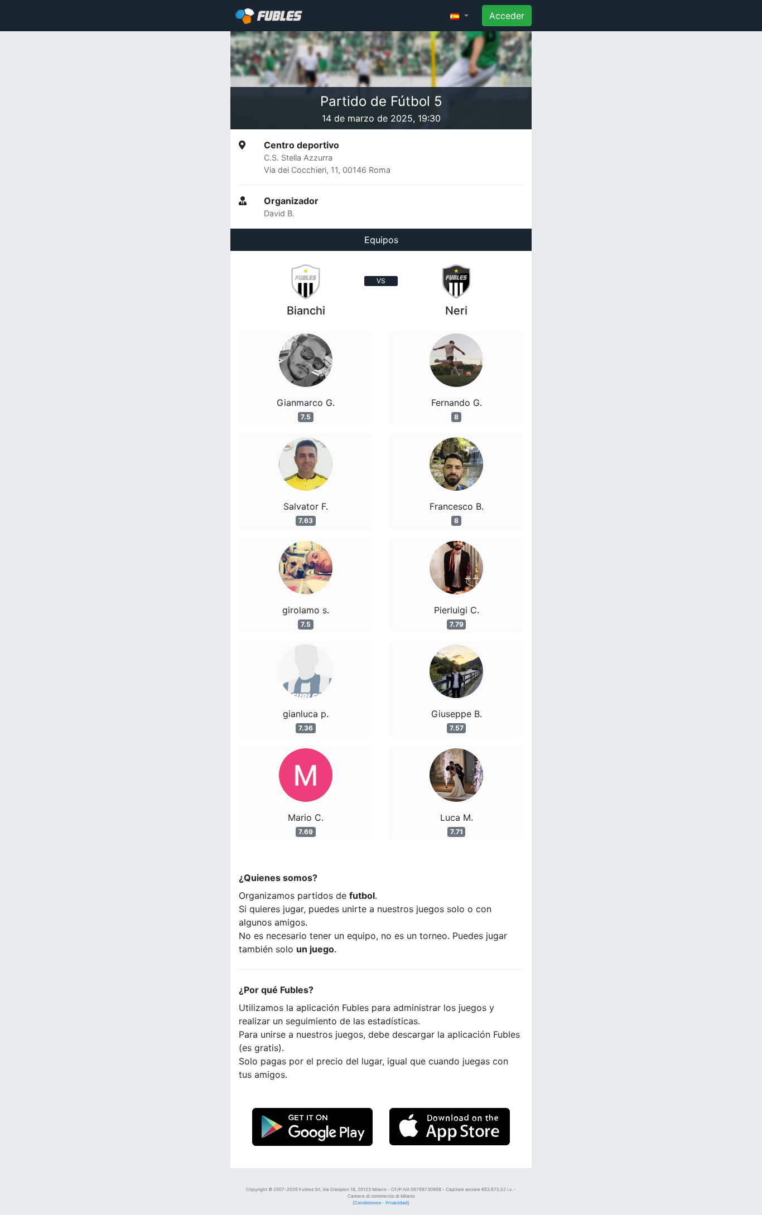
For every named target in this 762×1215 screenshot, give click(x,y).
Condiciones (367, 1203)
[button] (459, 15)
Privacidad (396, 1203)
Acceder (506, 15)
